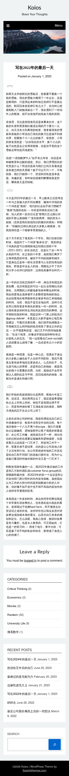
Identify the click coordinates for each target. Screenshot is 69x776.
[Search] (54, 744)
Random (12, 615)
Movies (11, 606)
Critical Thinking (17, 589)
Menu (58, 25)
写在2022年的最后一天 (21, 694)
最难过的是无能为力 (20, 676)
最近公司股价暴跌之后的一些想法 (28, 711)
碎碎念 (11, 702)
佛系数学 (13, 632)
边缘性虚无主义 (17, 685)
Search (13, 734)
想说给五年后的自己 (20, 668)
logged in (30, 560)
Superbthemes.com (34, 770)
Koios (34, 8)
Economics (14, 597)
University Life (16, 623)
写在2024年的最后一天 (21, 659)
